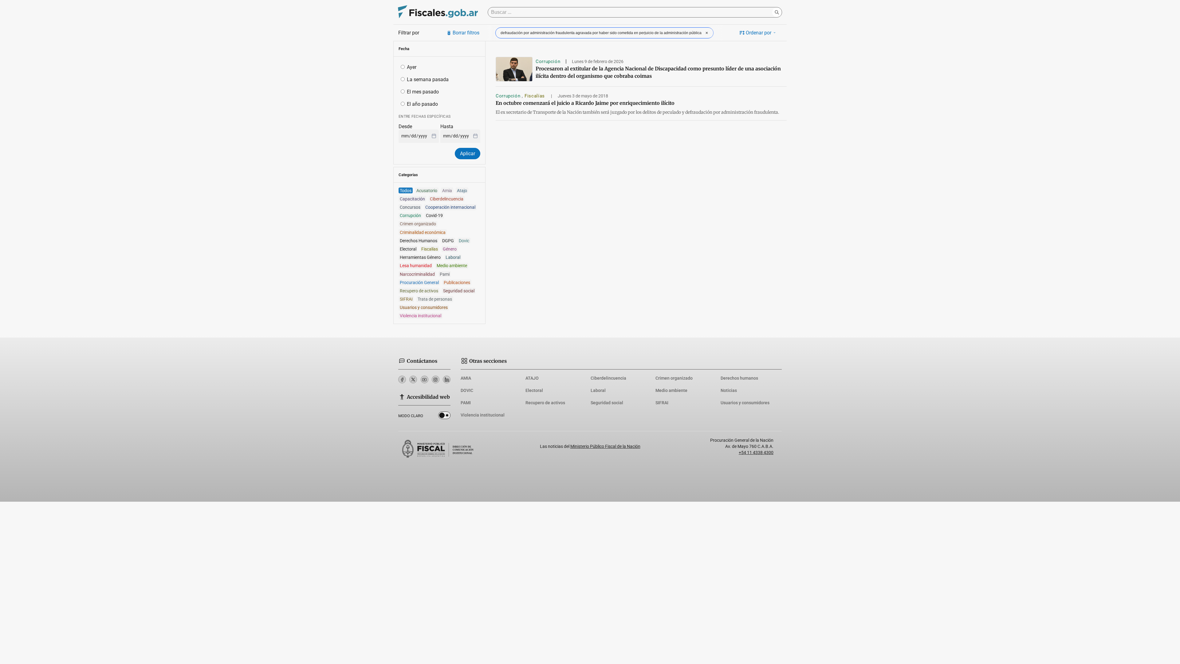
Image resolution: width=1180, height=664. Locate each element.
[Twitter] (413, 379)
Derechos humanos (739, 378)
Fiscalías (535, 96)
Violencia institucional (483, 415)
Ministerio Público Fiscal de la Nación (605, 446)
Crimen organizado (674, 378)
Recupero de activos (545, 402)
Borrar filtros (466, 33)
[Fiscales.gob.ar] (438, 12)
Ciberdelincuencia (608, 378)
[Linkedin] (446, 379)
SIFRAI (661, 402)
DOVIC (467, 390)
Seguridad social (607, 402)
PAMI (466, 402)
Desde (405, 126)
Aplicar (467, 153)
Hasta (446, 126)
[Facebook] (402, 379)
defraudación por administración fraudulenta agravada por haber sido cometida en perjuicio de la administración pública (601, 33)
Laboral (598, 390)
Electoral (534, 390)
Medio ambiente (671, 390)
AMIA (466, 378)
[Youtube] (424, 379)
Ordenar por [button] (758, 33)
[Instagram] (435, 379)
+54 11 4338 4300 (756, 452)
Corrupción (548, 61)
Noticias (729, 390)
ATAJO (532, 378)
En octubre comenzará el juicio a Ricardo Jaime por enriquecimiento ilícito (585, 103)
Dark (444, 416)
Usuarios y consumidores (745, 402)
